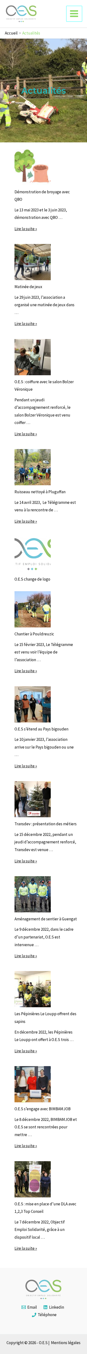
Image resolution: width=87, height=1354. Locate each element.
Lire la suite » (25, 228)
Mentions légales (65, 1342)
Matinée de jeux (28, 286)
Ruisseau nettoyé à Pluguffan (39, 491)
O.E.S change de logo (32, 579)
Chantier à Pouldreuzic (34, 634)
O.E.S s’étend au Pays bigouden (41, 729)
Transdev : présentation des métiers (45, 823)
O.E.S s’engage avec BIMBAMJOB (42, 1108)
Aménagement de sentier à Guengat (45, 919)
